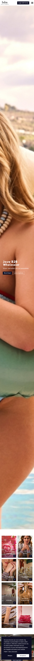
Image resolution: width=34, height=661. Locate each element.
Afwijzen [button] (10, 655)
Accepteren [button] (23, 655)
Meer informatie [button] (12, 651)
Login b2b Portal (23, 3)
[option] (17, 270)
